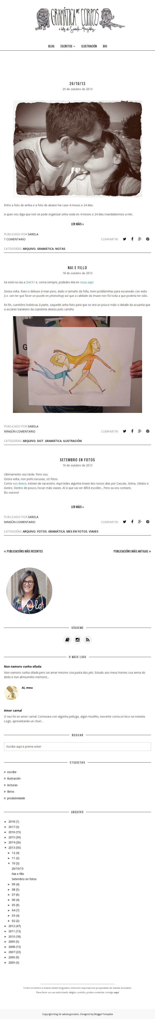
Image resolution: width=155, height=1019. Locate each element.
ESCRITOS (66, 46)
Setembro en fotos (77, 459)
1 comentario (14, 239)
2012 (11, 926)
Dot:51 (30, 282)
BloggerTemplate (103, 1014)
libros (10, 791)
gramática (45, 249)
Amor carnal (13, 710)
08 (13, 889)
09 (13, 884)
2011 (11, 931)
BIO (105, 46)
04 (13, 910)
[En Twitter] (124, 239)
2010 (11, 936)
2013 (11, 847)
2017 (11, 827)
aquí (116, 992)
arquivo (29, 249)
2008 (11, 947)
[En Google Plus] (140, 239)
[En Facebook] (132, 239)
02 (13, 921)
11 (13, 858)
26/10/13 (77, 83)
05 (13, 905)
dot (40, 441)
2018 (11, 821)
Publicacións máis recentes (25, 551)
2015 (11, 837)
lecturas (12, 785)
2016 (11, 832)
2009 (11, 941)
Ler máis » (77, 224)
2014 (11, 842)
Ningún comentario (19, 431)
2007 (11, 952)
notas (60, 249)
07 (13, 894)
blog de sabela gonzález (66, 1014)
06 (13, 900)
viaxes (93, 531)
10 (13, 863)
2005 (11, 962)
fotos (42, 531)
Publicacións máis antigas (131, 551)
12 (13, 853)
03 (13, 915)
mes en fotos (76, 531)
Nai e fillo (77, 267)
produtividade (16, 798)
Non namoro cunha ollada (22, 666)
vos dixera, (20, 483)
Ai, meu (27, 688)
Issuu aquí (86, 282)
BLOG (51, 46)
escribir (12, 772)
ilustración (72, 441)
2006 (11, 957)
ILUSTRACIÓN (89, 46)
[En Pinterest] (147, 239)
